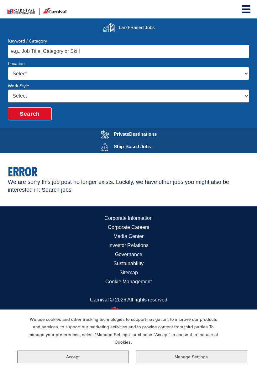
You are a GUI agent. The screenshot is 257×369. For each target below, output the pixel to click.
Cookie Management (128, 281)
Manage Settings (191, 357)
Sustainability (128, 263)
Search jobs (56, 190)
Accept (73, 357)
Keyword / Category (27, 40)
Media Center (128, 236)
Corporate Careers (128, 227)
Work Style (18, 85)
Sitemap (128, 272)
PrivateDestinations (139, 133)
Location (16, 63)
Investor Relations (128, 245)
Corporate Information (128, 218)
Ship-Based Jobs (139, 146)
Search (30, 114)
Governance (128, 254)
